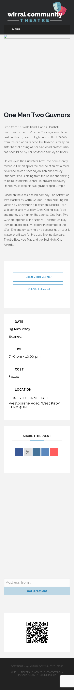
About (38, 672)
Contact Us (53, 672)
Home (13, 672)
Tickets (25, 672)
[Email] (54, 452)
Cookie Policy (48, 675)
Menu (16, 29)
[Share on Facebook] (19, 452)
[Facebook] (37, 681)
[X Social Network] (28, 452)
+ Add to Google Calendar (38, 276)
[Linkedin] (36, 452)
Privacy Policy (26, 675)
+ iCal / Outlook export (38, 289)
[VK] (45, 452)
